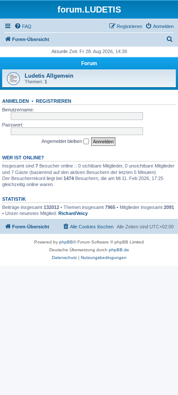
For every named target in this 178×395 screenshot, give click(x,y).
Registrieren (53, 101)
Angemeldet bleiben (62, 141)
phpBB (66, 242)
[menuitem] (23, 26)
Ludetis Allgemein (49, 76)
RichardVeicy (73, 213)
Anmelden (15, 101)
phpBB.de (119, 249)
